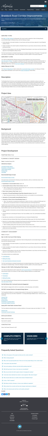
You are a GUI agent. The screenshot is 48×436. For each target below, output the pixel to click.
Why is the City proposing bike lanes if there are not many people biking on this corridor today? (23, 360)
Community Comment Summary (8, 312)
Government (22, 9)
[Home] (7, 6)
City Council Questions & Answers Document (12, 261)
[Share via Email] (9, 394)
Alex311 (21, 401)
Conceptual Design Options (7, 166)
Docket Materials (6, 256)
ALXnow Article (4, 300)
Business (16, 9)
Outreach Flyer (4, 297)
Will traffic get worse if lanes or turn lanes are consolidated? (16, 369)
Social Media (12, 420)
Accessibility (34, 415)
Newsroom (12, 418)
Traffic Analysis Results (6, 169)
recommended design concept (28, 69)
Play (6, 9)
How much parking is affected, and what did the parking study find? (18, 366)
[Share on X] (7, 394)
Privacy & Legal (35, 418)
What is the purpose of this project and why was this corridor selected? (18, 355)
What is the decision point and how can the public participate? (16, 389)
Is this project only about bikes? (10, 363)
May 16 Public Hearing (8, 38)
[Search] (45, 6)
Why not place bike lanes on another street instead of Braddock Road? (18, 377)
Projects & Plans (30, 9)
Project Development (25, 70)
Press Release (4, 298)
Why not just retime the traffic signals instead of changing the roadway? (18, 372)
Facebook (23, 405)
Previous (2, 339)
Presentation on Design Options (7, 168)
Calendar (37, 9)
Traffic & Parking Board (8, 69)
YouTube (27, 405)
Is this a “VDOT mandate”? (9, 380)
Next (46, 339)
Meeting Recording (6, 258)
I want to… (43, 9)
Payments (12, 415)
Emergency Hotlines (34, 413)
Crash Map (3, 172)
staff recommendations (26, 269)
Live (2, 9)
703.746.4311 (25, 401)
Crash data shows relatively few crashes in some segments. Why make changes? (20, 374)
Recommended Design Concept (7, 177)
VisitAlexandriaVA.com (24, 409)
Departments (12, 417)
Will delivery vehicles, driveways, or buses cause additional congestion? (18, 383)
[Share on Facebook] (4, 394)
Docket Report (5, 273)
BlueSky (21, 405)
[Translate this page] (46, 1)
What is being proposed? (9, 357)
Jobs (12, 413)
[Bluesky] (2, 394)
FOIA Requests (34, 417)
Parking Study (4, 170)
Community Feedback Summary (8, 303)
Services (10, 9)
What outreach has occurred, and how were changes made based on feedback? (20, 386)
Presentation (5, 275)
